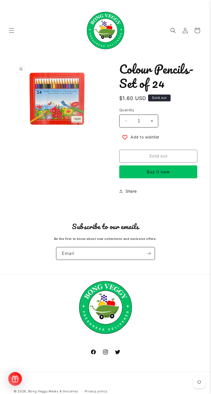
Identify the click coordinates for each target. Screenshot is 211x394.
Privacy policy (96, 391)
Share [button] (131, 191)
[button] (11, 30)
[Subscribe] (149, 253)
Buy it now (158, 171)
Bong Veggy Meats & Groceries (53, 391)
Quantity (126, 110)
